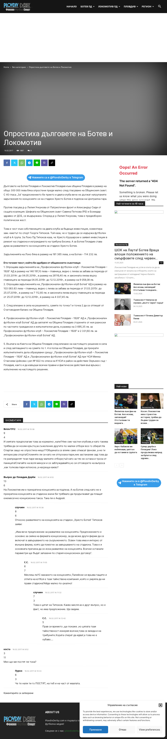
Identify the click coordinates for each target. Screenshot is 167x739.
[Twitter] (14, 163)
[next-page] (122, 465)
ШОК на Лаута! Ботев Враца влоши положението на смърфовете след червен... (136, 254)
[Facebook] (7, 163)
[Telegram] (29, 163)
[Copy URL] (52, 163)
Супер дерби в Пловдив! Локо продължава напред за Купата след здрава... (151, 452)
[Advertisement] (83, 37)
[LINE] (37, 163)
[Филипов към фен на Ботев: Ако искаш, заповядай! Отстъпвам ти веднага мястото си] (122, 288)
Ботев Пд (86, 6)
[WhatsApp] (22, 163)
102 (161, 263)
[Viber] (44, 163)
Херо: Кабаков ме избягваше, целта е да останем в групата (125, 449)
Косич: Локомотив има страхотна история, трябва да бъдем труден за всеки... (151, 417)
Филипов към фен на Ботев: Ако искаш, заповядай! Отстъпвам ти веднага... (146, 287)
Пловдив (130, 6)
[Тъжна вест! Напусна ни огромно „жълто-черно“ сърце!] (122, 304)
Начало (72, 6)
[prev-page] (116, 465)
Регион (146, 6)
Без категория (19, 67)
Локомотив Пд (108, 6)
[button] (160, 705)
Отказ (122, 729)
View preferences (149, 729)
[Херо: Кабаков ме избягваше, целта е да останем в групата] (125, 436)
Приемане (95, 729)
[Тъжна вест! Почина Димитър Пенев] (122, 320)
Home (6, 67)
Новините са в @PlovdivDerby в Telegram (57, 177)
